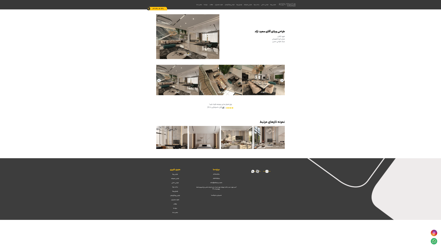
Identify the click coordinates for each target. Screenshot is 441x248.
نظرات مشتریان (219, 5)
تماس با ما (199, 5)
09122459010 (216, 179)
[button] (159, 80)
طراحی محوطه (248, 5)
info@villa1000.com (216, 183)
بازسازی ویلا (239, 5)
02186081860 (216, 174)
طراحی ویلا (273, 5)
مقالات (211, 5)
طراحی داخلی (264, 5)
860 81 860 (158, 9)
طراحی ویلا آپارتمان (230, 5)
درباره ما (206, 5)
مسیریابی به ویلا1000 (216, 195)
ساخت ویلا (256, 5)
